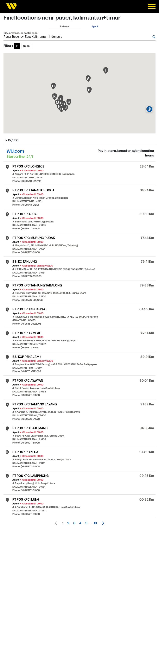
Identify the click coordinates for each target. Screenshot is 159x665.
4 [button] (80, 523)
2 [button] (68, 523)
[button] (102, 523)
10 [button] (95, 523)
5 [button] (86, 523)
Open (26, 46)
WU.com (15, 151)
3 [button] (74, 523)
